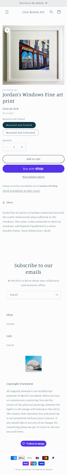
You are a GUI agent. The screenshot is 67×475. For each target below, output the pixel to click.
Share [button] (10, 202)
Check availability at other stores (21, 190)
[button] (7, 12)
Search (10, 323)
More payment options (33, 177)
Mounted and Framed (19, 125)
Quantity (7, 140)
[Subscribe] (56, 295)
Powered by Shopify (44, 469)
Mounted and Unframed (20, 132)
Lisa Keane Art (27, 469)
